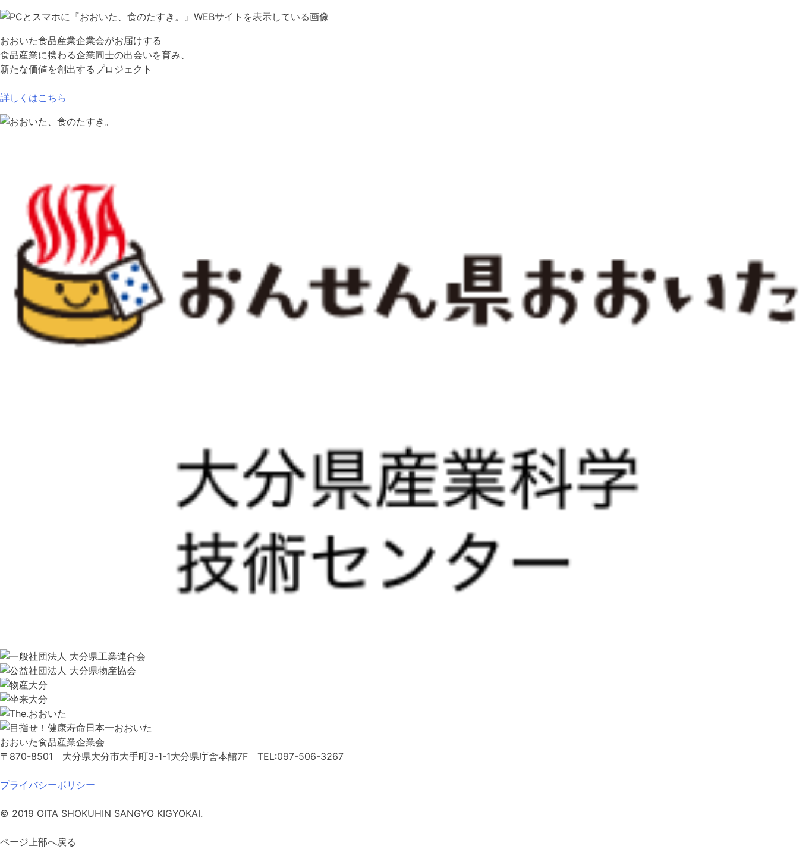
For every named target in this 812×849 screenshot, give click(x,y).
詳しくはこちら (33, 98)
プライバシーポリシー (47, 785)
